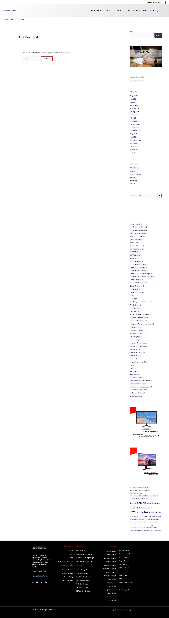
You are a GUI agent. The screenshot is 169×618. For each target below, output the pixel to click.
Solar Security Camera (135, 527)
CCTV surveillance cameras (145, 512)
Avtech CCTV (111, 551)
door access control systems (136, 522)
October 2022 (134, 127)
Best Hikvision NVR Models (136, 493)
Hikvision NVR (111, 583)
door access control (153, 519)
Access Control (124, 550)
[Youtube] (32, 582)
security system (151, 525)
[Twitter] (41, 582)
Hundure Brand (124, 554)
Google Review (43, 576)
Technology (134, 181)
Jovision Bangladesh (83, 580)
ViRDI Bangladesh (82, 587)
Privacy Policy (68, 577)
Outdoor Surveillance (142, 525)
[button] (155, 2)
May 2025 (133, 102)
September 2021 (135, 140)
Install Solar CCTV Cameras (154, 522)
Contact (70, 558)
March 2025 (134, 105)
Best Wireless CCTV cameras (139, 499)
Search (132, 31)
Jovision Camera (110, 562)
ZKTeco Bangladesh (83, 591)
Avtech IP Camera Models (136, 490)
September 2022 (135, 131)
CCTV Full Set (80, 551)
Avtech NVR (112, 579)
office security (133, 525)
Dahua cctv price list (156, 516)
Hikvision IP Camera (109, 569)
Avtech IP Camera (110, 565)
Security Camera (135, 174)
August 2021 (134, 143)
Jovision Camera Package (84, 561)
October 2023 (134, 115)
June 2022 (133, 137)
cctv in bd (148, 508)
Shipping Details (67, 570)
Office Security (134, 168)
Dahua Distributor (134, 519)
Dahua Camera (111, 555)
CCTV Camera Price (153, 503)
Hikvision (146, 522)
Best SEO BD (134, 610)
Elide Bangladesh (82, 584)
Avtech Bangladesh (82, 570)
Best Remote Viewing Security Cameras (144, 496)
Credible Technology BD (65, 561)
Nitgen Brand (123, 561)
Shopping (133, 177)
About (71, 551)
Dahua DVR (112, 593)
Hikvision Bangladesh (83, 577)
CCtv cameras (137, 507)
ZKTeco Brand (124, 568)
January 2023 (134, 124)
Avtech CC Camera (146, 487)
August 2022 (134, 134)
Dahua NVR (112, 586)
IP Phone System (124, 579)
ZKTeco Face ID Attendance (136, 530)
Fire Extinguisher (125, 590)
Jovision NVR (111, 590)
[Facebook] (37, 582)
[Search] (160, 195)
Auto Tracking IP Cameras (136, 487)
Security (132, 171)
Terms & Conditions (66, 580)
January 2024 (134, 112)
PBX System (123, 575)
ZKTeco (132, 184)
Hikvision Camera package (85, 558)
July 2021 (133, 146)
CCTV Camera (138, 503)
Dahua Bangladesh (134, 516)
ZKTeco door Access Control (149, 527)
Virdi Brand (123, 564)
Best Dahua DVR (146, 490)
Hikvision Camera (110, 558)
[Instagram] (46, 582)
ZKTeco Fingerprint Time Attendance (152, 530)
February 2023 (135, 121)
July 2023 (133, 118)
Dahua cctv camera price (145, 516)
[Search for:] (32, 59)
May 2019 (133, 153)
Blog (71, 554)
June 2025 (133, 99)
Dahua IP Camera (143, 519)
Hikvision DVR (111, 597)
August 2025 (134, 96)
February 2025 (135, 108)
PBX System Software (126, 582)
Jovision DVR (111, 600)
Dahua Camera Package (84, 554)
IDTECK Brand (124, 557)
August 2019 (134, 150)
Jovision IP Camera (110, 572)
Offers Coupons (67, 573)
